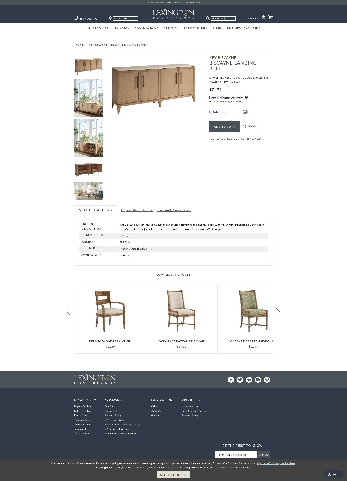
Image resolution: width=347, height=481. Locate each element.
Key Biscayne (222, 57)
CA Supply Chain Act (117, 429)
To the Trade (81, 433)
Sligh (217, 28)
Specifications (95, 210)
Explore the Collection (137, 210)
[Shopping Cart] (270, 17)
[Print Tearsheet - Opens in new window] (245, 112)
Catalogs (156, 410)
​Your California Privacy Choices (123, 424)
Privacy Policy (113, 415)
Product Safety (190, 415)
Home (79, 44)
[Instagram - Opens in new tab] (258, 380)
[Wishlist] (263, 16)
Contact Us (111, 410)
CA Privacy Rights (115, 420)
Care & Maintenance (194, 410)
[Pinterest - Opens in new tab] (267, 380)
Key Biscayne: (98, 44)
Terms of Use (82, 424)
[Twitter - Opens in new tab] (240, 380)
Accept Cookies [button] (173, 474)
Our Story (110, 406)
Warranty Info (190, 406)
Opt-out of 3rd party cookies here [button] (276, 463)
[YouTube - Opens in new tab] (249, 380)
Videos (155, 406)
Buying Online (82, 406)
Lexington (121, 28)
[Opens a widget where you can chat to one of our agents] (333, 474)
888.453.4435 (255, 139)
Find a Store (81, 415)
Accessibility (81, 429)
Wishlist (155, 415)
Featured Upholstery (243, 28)
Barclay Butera (196, 28)
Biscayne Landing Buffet (128, 44)
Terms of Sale (217, 139)
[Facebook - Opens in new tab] (231, 380)
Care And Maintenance (174, 210)
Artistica (171, 28)
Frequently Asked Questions (121, 433)
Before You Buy (236, 139)
